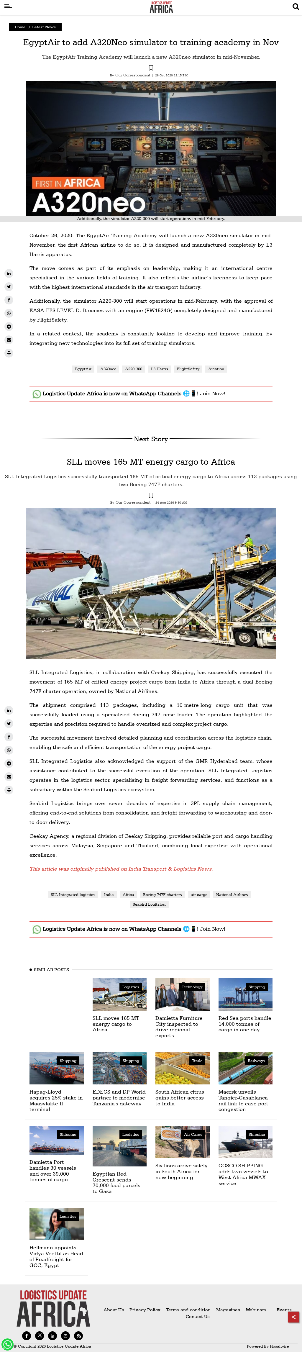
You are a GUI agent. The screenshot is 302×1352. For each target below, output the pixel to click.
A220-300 (133, 368)
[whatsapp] (8, 313)
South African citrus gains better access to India (179, 1098)
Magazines (228, 1309)
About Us (114, 1309)
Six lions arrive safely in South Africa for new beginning (181, 1171)
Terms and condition (189, 1309)
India (109, 894)
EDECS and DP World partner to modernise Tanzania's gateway (119, 1098)
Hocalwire (279, 1346)
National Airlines (232, 894)
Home (20, 26)
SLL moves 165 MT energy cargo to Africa (151, 461)
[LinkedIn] (8, 273)
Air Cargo (193, 1134)
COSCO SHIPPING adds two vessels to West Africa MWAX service (243, 1174)
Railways (256, 1060)
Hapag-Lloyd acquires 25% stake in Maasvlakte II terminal (56, 1100)
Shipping (257, 986)
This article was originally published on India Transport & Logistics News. (121, 869)
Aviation (216, 368)
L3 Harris (159, 368)
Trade (197, 1060)
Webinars (256, 1309)
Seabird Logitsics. (149, 904)
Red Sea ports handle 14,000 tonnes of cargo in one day (245, 1024)
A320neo (108, 368)
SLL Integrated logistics (73, 894)
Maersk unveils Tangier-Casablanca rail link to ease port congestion (243, 1100)
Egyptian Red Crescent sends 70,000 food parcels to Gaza (116, 1182)
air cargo (199, 894)
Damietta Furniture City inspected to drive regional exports (179, 1026)
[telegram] (8, 326)
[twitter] (8, 286)
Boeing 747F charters (162, 894)
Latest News (44, 26)
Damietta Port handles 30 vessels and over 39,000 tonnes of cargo (52, 1170)
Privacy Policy (144, 1309)
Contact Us (198, 1316)
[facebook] (8, 300)
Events (282, 1309)
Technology (192, 986)
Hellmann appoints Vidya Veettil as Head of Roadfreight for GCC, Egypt (56, 1256)
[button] (151, 68)
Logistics (130, 986)
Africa (128, 894)
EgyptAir (83, 368)
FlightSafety (188, 368)
